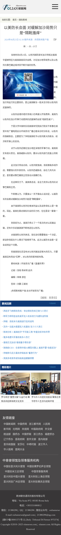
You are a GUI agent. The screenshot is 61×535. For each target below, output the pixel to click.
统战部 (7, 434)
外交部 (48, 429)
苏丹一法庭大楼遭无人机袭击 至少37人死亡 (23, 327)
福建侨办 (49, 434)
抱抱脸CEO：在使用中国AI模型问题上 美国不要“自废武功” (30, 348)
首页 (15, 20)
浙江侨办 (38, 434)
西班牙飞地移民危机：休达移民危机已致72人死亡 (25, 311)
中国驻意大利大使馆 (14, 466)
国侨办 (16, 434)
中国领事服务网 (39, 471)
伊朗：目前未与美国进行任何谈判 (18, 321)
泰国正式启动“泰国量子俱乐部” (17, 342)
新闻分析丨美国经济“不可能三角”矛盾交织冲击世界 (26, 332)
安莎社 (21, 444)
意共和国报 (9, 444)
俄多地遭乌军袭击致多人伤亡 (16, 337)
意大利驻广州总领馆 (14, 481)
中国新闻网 (9, 424)
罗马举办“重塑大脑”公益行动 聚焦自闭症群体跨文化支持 (15, 399)
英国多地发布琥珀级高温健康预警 (18, 358)
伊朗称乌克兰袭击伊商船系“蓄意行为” (20, 353)
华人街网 (8, 449)
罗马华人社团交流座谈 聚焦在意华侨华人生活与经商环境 (46, 399)
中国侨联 (26, 434)
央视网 (25, 429)
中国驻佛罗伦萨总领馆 (39, 466)
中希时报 (31, 444)
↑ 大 (29, 46)
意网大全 (20, 449)
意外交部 (31, 439)
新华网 (7, 429)
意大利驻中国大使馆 (14, 476)
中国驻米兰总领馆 (14, 471)
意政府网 (20, 439)
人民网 (46, 424)
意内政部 (43, 439)
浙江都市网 (35, 424)
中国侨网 (22, 424)
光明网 (16, 429)
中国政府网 (37, 429)
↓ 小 (33, 46)
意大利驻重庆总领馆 (39, 481)
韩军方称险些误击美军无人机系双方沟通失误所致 (25, 316)
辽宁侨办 (8, 439)
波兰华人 (43, 444)
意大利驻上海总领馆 (38, 476)
